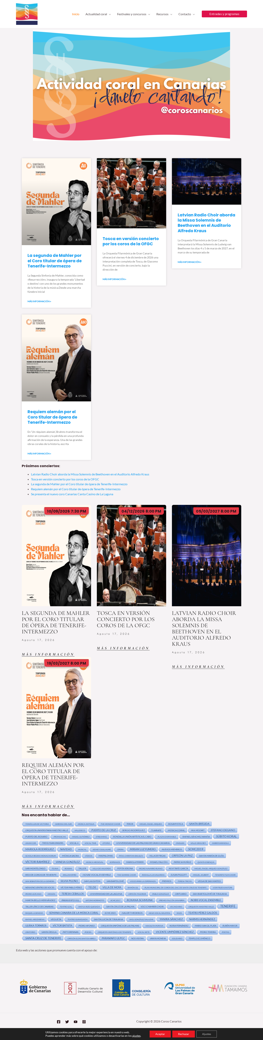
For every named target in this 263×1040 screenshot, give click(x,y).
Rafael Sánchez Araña (196, 836)
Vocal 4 (74, 843)
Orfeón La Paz (182, 855)
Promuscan (60, 837)
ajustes (136, 1035)
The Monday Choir (110, 824)
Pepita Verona (125, 868)
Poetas (225, 932)
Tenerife (227, 906)
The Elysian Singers (52, 843)
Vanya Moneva (158, 938)
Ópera (120, 849)
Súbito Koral (226, 836)
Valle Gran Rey (198, 843)
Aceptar (160, 1034)
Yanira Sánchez (171, 919)
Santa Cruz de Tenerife (43, 938)
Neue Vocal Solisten (159, 913)
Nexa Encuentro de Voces (39, 887)
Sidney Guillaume (102, 849)
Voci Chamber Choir (152, 906)
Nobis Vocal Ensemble (206, 900)
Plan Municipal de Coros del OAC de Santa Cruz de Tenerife (176, 887)
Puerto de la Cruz (103, 830)
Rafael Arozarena (34, 919)
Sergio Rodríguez (133, 830)
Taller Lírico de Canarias (39, 906)
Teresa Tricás (185, 881)
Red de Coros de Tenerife (41, 874)
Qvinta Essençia (206, 862)
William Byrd (69, 875)
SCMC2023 (110, 913)
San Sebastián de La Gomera (39, 881)
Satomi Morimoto (95, 900)
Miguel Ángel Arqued (151, 824)
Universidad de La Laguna (106, 893)
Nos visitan (137, 938)
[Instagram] (84, 1022)
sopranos (115, 862)
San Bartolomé (115, 881)
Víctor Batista (62, 925)
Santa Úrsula (49, 932)
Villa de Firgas (157, 855)
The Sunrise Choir (126, 875)
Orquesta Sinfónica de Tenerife (114, 932)
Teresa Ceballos (73, 893)
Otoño (106, 843)
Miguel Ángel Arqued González (210, 868)
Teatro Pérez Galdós (202, 912)
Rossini (68, 868)
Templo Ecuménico (199, 938)
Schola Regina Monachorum (40, 856)
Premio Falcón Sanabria (171, 900)
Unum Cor (30, 843)
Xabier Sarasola (220, 843)
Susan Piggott (179, 875)
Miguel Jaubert (201, 875)
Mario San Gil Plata (205, 925)
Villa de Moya (112, 887)
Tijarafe (156, 830)
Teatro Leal (66, 906)
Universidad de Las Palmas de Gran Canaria (143, 843)
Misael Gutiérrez (81, 837)
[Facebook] (58, 1022)
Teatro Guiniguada (78, 919)
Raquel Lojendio (34, 913)
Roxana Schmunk (140, 900)
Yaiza (179, 913)
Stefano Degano (223, 830)
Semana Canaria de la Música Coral (73, 912)
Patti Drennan (70, 932)
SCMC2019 (195, 849)
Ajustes (206, 1034)
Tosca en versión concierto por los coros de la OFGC (131, 241)
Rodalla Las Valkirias (153, 875)
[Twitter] (67, 1022)
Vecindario (176, 906)
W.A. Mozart (197, 830)
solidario (177, 938)
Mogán (51, 894)
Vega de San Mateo (209, 881)
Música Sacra (70, 855)
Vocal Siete (144, 932)
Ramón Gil (133, 887)
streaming (101, 837)
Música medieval (94, 862)
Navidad (66, 849)
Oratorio (30, 932)
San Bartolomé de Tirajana (210, 893)
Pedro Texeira (208, 932)
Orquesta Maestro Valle (201, 906)
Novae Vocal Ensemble (97, 874)
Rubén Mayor (230, 925)
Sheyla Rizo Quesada (89, 906)
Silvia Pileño (69, 881)
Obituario (181, 894)
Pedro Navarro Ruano (150, 868)
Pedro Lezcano (33, 894)
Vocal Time (90, 843)
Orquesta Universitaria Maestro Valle (46, 830)
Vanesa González (68, 861)
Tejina (55, 868)
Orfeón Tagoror (137, 894)
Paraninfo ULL (70, 900)
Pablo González (160, 894)
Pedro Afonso (87, 925)
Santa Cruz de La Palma (120, 906)
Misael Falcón (159, 862)
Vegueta (56, 919)
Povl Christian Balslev (131, 856)
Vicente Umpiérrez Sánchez (175, 931)
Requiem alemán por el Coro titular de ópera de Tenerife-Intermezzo (52, 417)
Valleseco (80, 830)
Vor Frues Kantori (222, 887)
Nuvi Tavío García (178, 868)
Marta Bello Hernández (40, 900)
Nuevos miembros (172, 849)
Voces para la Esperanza (143, 881)
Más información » (39, 301)
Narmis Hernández (202, 919)
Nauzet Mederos (132, 912)
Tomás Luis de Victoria (37, 824)
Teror (129, 824)
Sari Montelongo (35, 868)
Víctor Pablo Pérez (71, 887)
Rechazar (183, 1034)
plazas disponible (167, 837)
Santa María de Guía (211, 855)
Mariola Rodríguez (39, 849)
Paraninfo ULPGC (113, 938)
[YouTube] (75, 1022)
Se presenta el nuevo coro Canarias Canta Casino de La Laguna (72, 494)
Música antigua (86, 824)
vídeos (88, 856)
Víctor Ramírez (37, 861)
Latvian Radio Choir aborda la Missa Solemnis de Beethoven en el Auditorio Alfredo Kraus (206, 223)
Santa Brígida (199, 823)
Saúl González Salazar (141, 919)
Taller (82, 868)
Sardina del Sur (63, 824)
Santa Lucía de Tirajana (108, 919)
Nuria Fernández (179, 925)
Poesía (88, 932)
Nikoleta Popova (154, 926)
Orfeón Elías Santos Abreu (81, 938)
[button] (109, 14)
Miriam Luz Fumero (143, 849)
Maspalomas (106, 855)
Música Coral (176, 830)
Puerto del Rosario (36, 836)
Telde (92, 887)
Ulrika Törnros (35, 925)
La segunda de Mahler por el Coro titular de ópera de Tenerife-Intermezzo (55, 261)
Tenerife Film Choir (225, 875)
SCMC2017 (116, 900)
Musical (82, 849)
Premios (166, 881)
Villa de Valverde (102, 868)
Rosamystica (175, 824)
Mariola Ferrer (135, 862)
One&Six (180, 843)
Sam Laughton (92, 881)
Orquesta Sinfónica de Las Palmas (120, 925)
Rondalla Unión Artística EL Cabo (132, 836)
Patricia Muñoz (182, 862)
